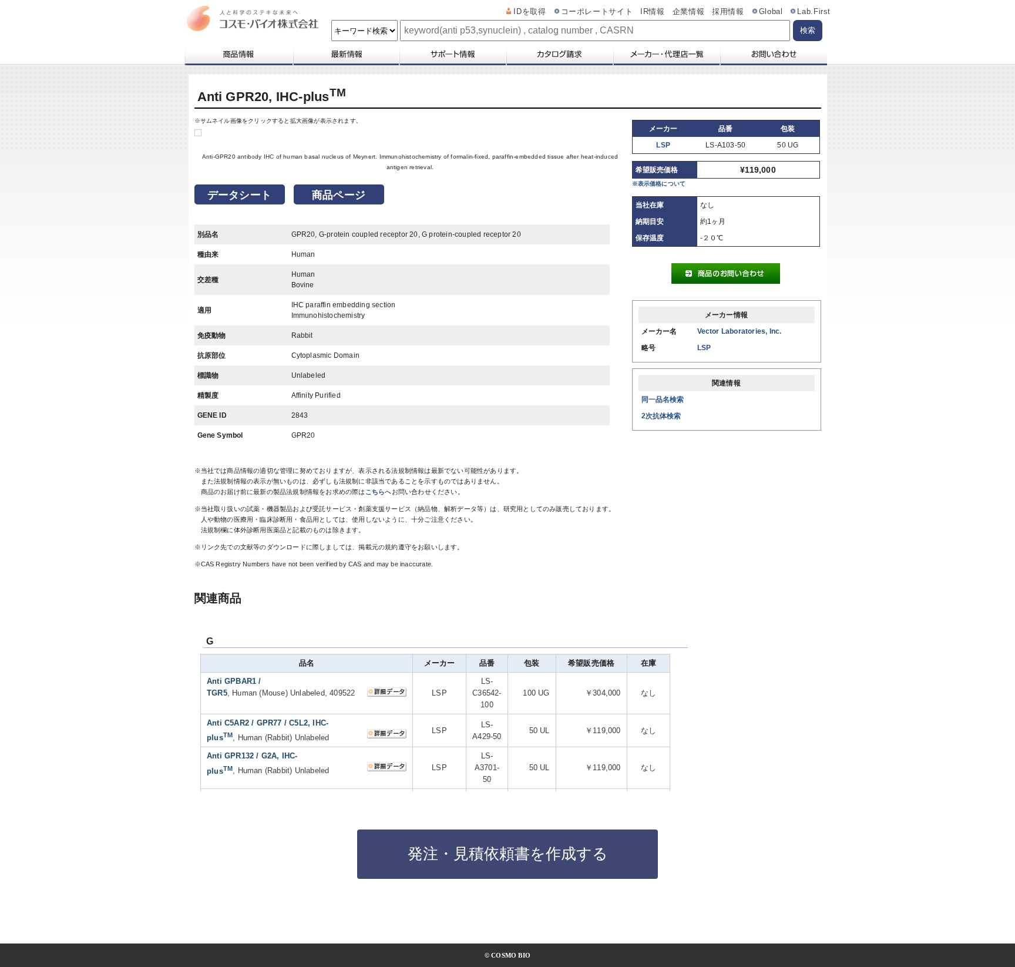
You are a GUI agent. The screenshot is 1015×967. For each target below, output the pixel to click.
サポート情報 (452, 54)
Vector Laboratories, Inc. (739, 331)
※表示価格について (659, 183)
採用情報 (728, 12)
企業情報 (689, 12)
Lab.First (814, 12)
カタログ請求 (559, 54)
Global (771, 12)
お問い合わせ (773, 54)
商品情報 (238, 54)
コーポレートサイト (597, 12)
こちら (375, 491)
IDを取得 (529, 12)
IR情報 (652, 12)
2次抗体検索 (661, 416)
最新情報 (345, 54)
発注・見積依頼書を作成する (508, 853)
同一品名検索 (662, 399)
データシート (239, 195)
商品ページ (338, 195)
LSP (663, 145)
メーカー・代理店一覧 (666, 54)
